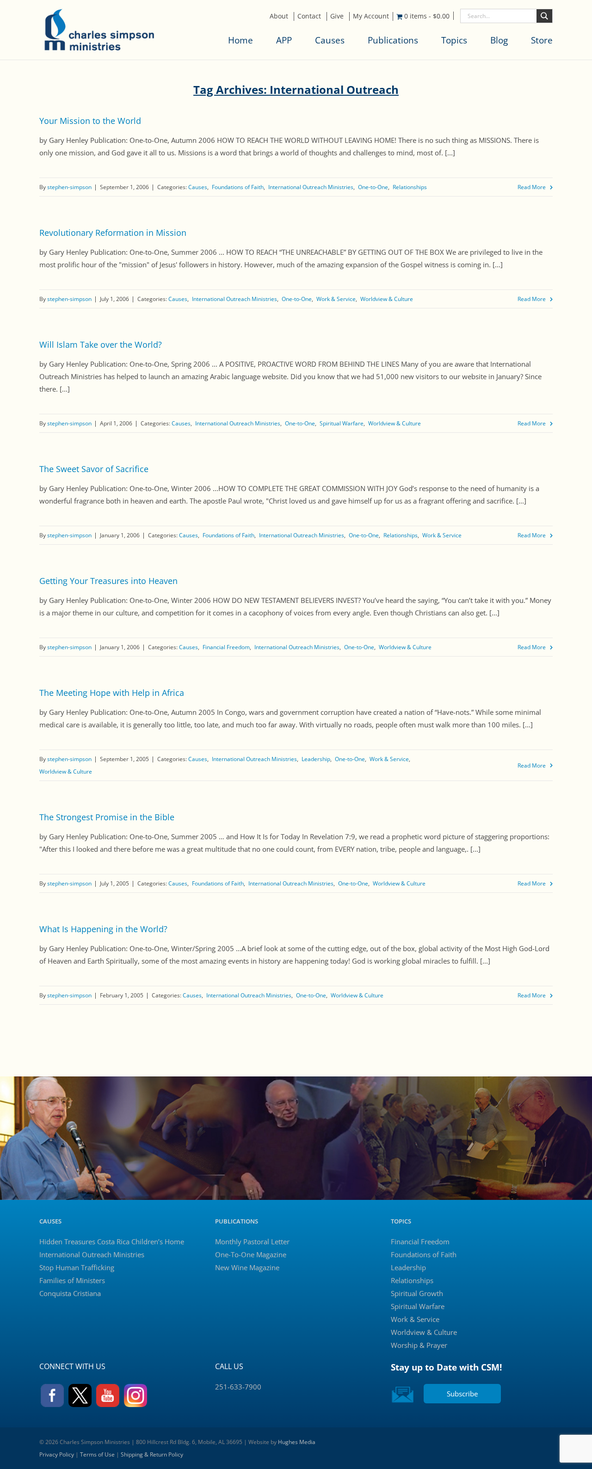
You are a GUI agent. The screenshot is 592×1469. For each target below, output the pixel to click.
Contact (309, 16)
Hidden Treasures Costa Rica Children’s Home (111, 1241)
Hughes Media (296, 1442)
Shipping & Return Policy (152, 1454)
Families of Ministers (72, 1280)
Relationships (410, 187)
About (279, 16)
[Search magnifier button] (544, 16)
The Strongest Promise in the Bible (106, 817)
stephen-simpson (69, 187)
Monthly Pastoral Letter (252, 1241)
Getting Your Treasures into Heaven (108, 580)
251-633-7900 (238, 1386)
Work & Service (336, 299)
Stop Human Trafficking (76, 1267)
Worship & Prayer (419, 1345)
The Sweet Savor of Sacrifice (93, 468)
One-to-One (373, 187)
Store (542, 40)
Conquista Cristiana (70, 1293)
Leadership (316, 759)
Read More (532, 187)
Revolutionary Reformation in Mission (112, 232)
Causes (330, 40)
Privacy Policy (56, 1454)
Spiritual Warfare (342, 423)
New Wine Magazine (247, 1267)
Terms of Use (97, 1454)
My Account (371, 16)
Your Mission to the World (90, 120)
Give (337, 16)
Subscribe (462, 1393)
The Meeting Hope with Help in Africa (111, 692)
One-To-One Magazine (250, 1254)
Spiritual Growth (417, 1293)
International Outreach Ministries (310, 187)
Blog (499, 40)
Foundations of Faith (238, 187)
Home (240, 40)
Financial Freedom (226, 647)
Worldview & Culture (386, 299)
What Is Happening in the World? (103, 928)
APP (284, 40)
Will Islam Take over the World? (100, 344)
